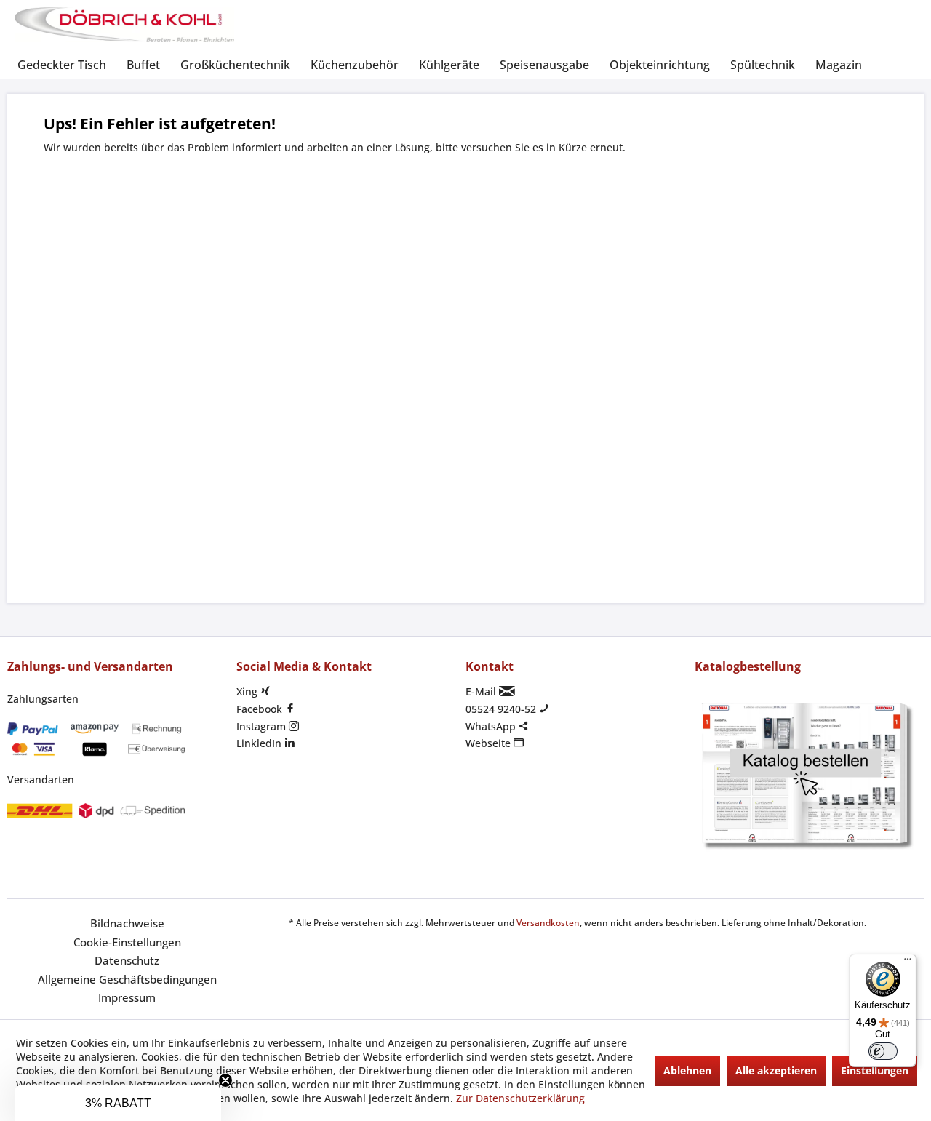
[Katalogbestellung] (805, 776)
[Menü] (907, 962)
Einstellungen (874, 1070)
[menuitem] (61, 65)
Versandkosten (548, 923)
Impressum (127, 997)
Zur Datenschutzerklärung (520, 1098)
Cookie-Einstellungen (127, 942)
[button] (118, 1103)
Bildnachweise (127, 923)
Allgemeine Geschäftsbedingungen (127, 979)
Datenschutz (127, 960)
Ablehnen (687, 1070)
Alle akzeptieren (776, 1070)
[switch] (883, 1051)
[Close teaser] (225, 1080)
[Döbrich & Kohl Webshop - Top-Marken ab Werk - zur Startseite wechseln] (124, 25)
